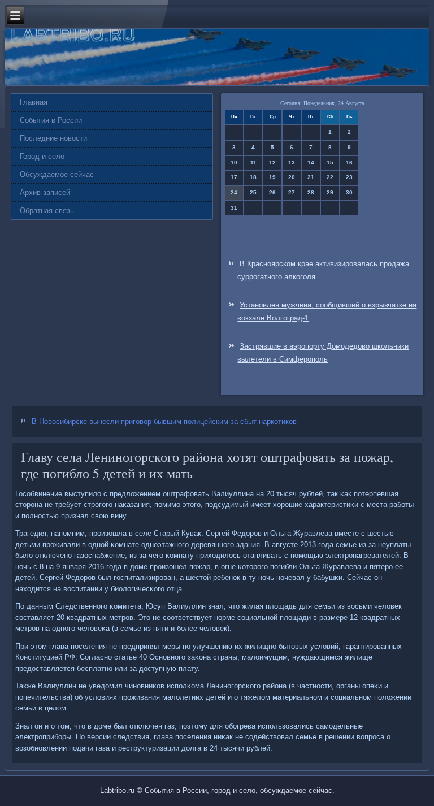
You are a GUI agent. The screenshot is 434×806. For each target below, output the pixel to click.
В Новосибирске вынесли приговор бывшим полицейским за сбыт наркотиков (164, 421)
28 (310, 192)
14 (310, 162)
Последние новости (53, 138)
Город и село (42, 156)
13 (291, 162)
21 (310, 177)
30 (349, 192)
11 (253, 162)
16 (349, 162)
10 (234, 162)
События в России (51, 120)
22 (330, 177)
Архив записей (45, 192)
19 (272, 177)
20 (291, 177)
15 (330, 162)
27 (291, 192)
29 (330, 192)
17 (234, 177)
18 (253, 177)
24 (234, 192)
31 (234, 208)
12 (272, 162)
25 (253, 192)
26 (272, 192)
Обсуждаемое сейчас (57, 174)
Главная (33, 102)
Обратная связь (47, 210)
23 (349, 177)
